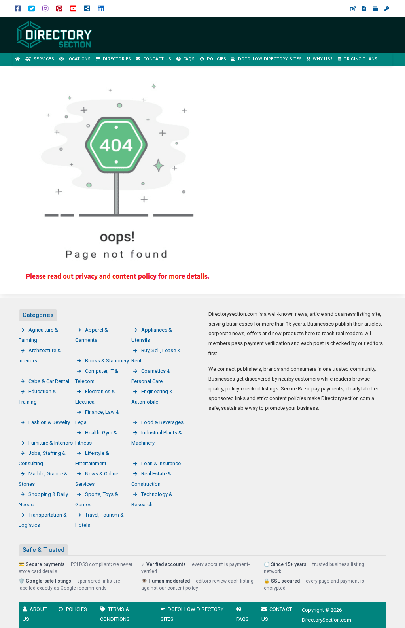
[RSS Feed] (87, 8)
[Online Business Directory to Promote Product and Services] (55, 34)
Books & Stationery (107, 361)
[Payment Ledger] (375, 8)
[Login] (386, 8)
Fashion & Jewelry (49, 422)
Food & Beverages (162, 422)
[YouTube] (73, 8)
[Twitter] (31, 8)
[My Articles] (364, 8)
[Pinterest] (59, 8)
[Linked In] (101, 8)
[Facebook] (18, 8)
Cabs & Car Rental (48, 381)
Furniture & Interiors (50, 443)
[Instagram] (45, 8)
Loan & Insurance (161, 463)
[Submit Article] (353, 8)
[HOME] (18, 59)
